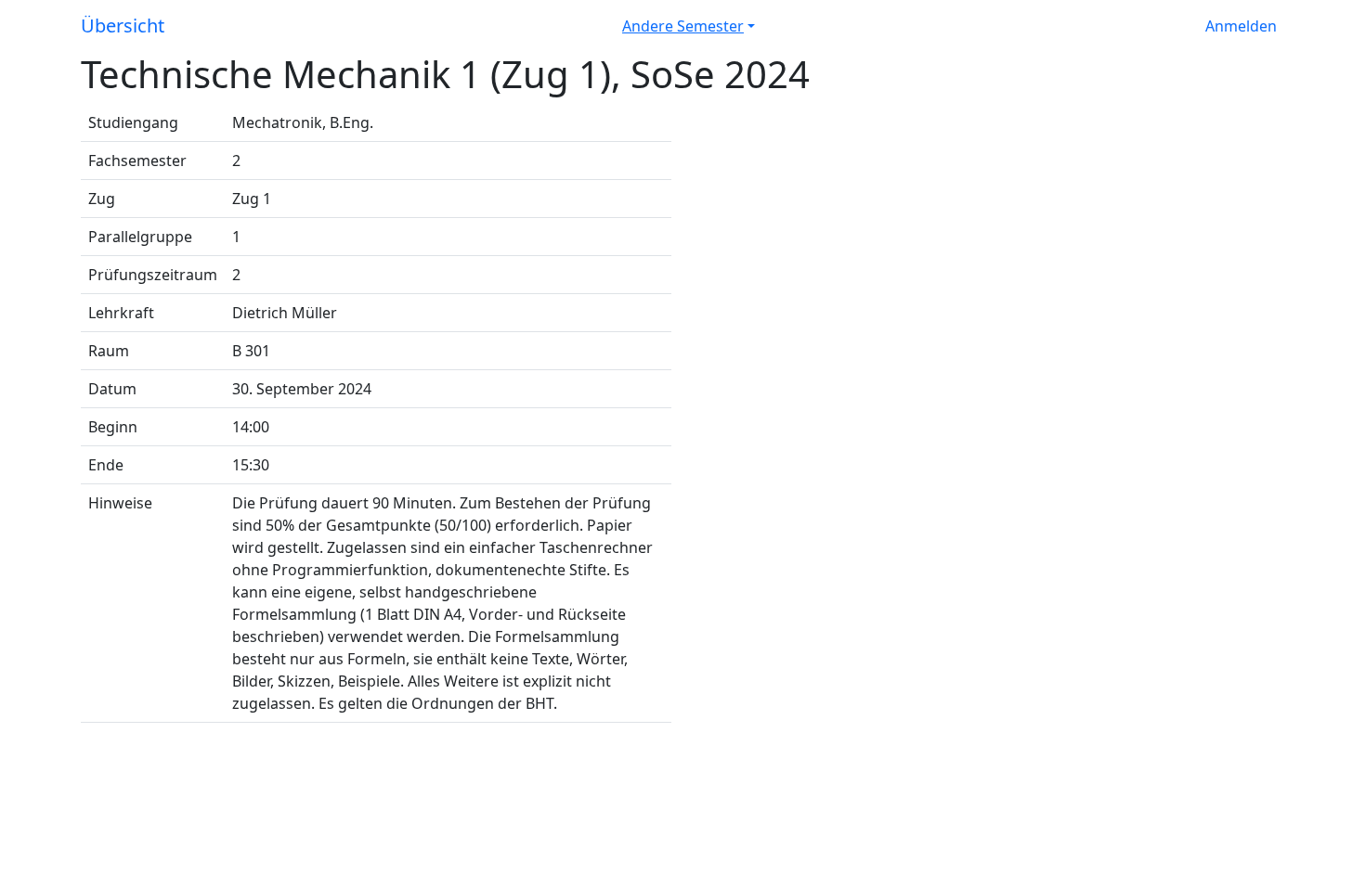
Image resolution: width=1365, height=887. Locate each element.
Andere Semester (683, 26)
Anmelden (1241, 26)
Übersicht (122, 25)
